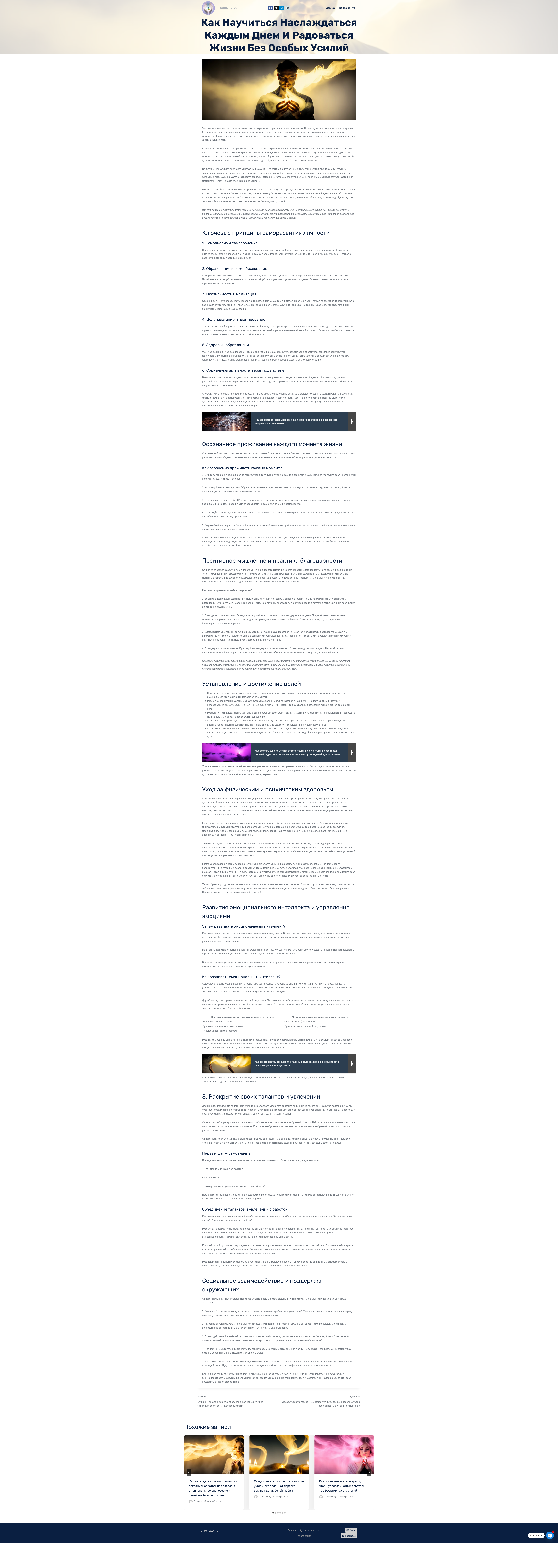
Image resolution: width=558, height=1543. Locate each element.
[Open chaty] (550, 1535)
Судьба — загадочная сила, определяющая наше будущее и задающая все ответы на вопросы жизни (231, 1401)
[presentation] (214, 1454)
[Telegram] (281, 8)
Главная (330, 7)
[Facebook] (270, 8)
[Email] (276, 8)
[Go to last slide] (189, 1472)
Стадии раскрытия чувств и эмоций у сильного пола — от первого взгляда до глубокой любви (279, 1486)
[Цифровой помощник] (287, 8)
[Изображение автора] (191, 1501)
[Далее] (369, 1472)
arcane (200, 1501)
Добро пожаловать (310, 1530)
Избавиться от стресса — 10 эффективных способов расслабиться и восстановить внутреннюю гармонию (321, 1401)
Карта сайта (347, 7)
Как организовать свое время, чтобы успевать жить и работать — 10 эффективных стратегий (343, 1486)
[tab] (273, 1513)
